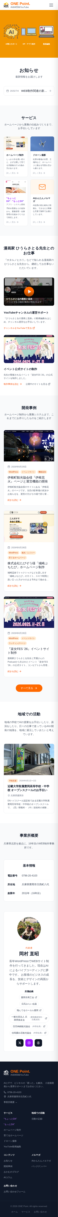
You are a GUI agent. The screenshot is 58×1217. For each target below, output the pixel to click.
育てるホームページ (13, 1135)
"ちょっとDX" (10, 1119)
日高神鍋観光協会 (27, 1026)
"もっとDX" (9, 1124)
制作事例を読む (11, 384)
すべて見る (27, 688)
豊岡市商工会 (27, 997)
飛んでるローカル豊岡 (27, 1010)
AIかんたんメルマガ (41, 1160)
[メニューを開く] (51, 5)
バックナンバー (39, 1166)
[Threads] (38, 1043)
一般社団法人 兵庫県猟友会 (27, 1018)
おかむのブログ (11, 1172)
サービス (25, 1212)
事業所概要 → (10, 1102)
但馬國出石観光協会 (27, 1033)
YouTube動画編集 (12, 1146)
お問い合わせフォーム (14, 1191)
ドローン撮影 (10, 1141)
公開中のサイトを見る (36, 384)
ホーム (14, 1212)
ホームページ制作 (12, 1130)
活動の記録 (37, 1119)
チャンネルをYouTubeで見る (18, 328)
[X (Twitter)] (20, 1043)
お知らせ (8, 1160)
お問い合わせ (40, 1212)
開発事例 (8, 1166)
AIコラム (8, 1177)
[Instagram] (29, 1043)
